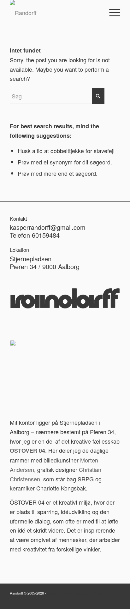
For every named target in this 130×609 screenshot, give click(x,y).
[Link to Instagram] (115, 601)
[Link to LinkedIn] (106, 601)
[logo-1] (54, 12)
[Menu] (111, 12)
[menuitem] (111, 12)
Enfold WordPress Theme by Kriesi (74, 592)
